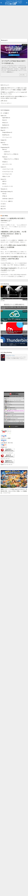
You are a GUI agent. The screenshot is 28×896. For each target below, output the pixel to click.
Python (4, 156)
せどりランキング (5, 458)
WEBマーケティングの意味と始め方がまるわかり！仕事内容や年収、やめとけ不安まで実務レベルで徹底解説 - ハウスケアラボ (14, 491)
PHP (3, 149)
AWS (3, 181)
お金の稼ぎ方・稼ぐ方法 (7, 442)
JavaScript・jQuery (7, 198)
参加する (22, 424)
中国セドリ (5, 176)
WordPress (5, 134)
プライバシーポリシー (6, 103)
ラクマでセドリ (6, 174)
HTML (3, 196)
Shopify (4, 161)
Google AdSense (6, 132)
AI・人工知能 (4, 113)
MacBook (4, 125)
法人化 (2, 206)
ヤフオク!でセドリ (6, 171)
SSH (3, 183)
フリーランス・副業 (5, 201)
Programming (4, 147)
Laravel (6, 151)
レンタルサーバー (6, 186)
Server (2, 179)
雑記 (2, 208)
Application (24, 44)
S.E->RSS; (5, 215)
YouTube (4, 144)
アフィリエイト (6, 137)
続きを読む (22, 74)
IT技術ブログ (4, 447)
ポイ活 (2, 203)
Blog (2, 130)
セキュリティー (6, 164)
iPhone (4, 122)
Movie (2, 142)
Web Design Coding (5, 191)
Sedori (2, 167)
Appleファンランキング (6, 464)
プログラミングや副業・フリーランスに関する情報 (13, 3)
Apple (2, 115)
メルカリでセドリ (6, 169)
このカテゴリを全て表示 (14, 422)
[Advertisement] (14, 21)
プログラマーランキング (7, 453)
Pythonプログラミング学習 (10, 159)
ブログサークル (10, 355)
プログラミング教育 (5, 438)
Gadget (2, 140)
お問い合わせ (4, 100)
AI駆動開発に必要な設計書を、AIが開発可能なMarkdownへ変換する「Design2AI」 (13, 234)
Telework (3, 189)
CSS (3, 193)
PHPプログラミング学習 (10, 154)
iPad (3, 120)
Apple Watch (5, 117)
